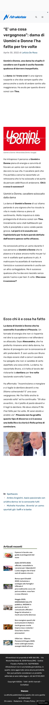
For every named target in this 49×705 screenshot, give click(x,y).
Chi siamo (8, 701)
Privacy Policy (29, 701)
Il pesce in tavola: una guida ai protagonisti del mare (24, 555)
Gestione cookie (43, 703)
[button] (36, 17)
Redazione (18, 701)
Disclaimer (41, 701)
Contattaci (24, 685)
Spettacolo (12, 494)
